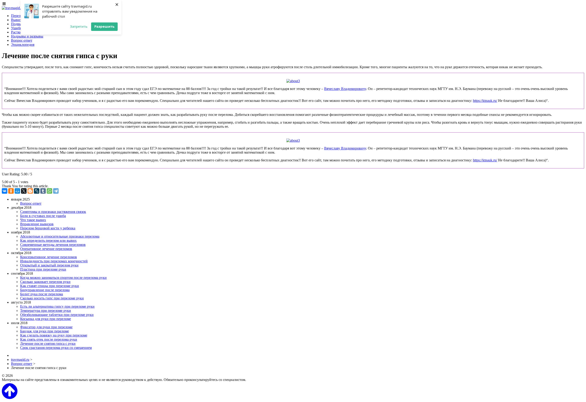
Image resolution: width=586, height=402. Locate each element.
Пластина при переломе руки (43, 269)
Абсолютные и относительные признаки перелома (59, 236)
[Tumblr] (43, 191)
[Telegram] (56, 191)
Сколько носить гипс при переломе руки (52, 298)
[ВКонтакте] (4, 191)
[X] (24, 191)
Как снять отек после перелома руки (48, 339)
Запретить (78, 26)
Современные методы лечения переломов (53, 245)
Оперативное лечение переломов (46, 249)
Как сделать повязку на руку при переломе (53, 335)
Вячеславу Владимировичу (345, 89)
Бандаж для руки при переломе (44, 331)
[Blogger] (30, 191)
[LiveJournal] (36, 191)
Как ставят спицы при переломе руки (49, 286)
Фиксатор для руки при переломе (46, 327)
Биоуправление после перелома (45, 290)
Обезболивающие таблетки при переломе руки (57, 315)
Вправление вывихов (37, 224)
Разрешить (104, 26)
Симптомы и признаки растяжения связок (53, 212)
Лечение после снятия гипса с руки (48, 343)
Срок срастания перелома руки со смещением (56, 348)
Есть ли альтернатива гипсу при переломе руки (57, 306)
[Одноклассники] (11, 191)
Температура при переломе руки (45, 310)
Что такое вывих (33, 220)
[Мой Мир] (17, 191)
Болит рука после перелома (41, 294)
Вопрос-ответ (30, 203)
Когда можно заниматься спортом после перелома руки (63, 278)
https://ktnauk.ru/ (485, 101)
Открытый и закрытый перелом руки (49, 265)
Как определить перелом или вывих (48, 240)
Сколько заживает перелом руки (45, 282)
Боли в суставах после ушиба (43, 216)
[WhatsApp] (49, 191)
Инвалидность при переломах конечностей (54, 261)
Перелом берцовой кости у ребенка (47, 228)
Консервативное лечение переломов (48, 257)
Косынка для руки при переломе (45, 319)
